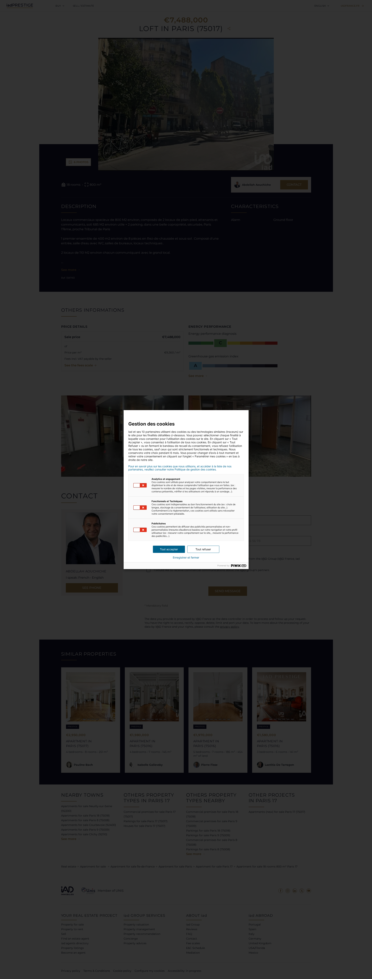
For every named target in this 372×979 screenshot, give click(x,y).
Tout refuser (203, 549)
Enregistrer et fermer (186, 557)
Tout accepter (169, 549)
